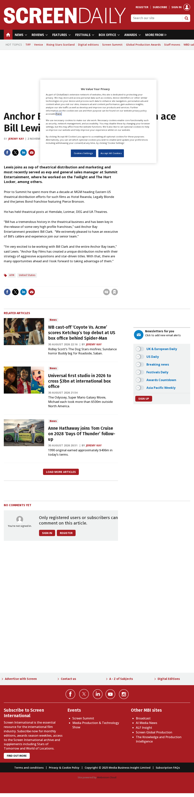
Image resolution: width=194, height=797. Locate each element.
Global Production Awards (143, 44)
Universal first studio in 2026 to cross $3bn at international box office (79, 381)
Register (142, 7)
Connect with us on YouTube (110, 694)
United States (27, 275)
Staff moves (172, 44)
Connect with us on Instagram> (124, 694)
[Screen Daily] (65, 22)
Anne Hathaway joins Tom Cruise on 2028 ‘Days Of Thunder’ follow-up (81, 434)
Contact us (68, 679)
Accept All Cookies (111, 153)
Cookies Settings (83, 153)
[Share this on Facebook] (7, 152)
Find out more (17, 755)
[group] (155, 35)
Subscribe (160, 7)
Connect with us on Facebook (70, 694)
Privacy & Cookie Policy (64, 767)
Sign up (143, 398)
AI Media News (146, 723)
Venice (38, 44)
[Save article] (114, 292)
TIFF (28, 44)
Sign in (176, 7)
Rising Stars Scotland (60, 44)
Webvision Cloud (106, 777)
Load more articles (61, 472)
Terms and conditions (29, 767)
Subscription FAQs (168, 767)
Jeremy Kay (16, 138)
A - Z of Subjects (121, 679)
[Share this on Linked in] (23, 152)
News (53, 319)
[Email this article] (31, 152)
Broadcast (143, 718)
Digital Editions (169, 679)
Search (186, 18)
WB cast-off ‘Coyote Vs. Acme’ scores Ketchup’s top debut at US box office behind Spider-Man (81, 333)
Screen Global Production (154, 732)
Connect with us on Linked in (97, 694)
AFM (11, 275)
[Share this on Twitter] (15, 152)
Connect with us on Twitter (84, 694)
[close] (118, 284)
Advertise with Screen (21, 679)
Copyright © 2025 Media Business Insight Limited (117, 767)
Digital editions (88, 44)
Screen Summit (112, 44)
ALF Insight (144, 727)
